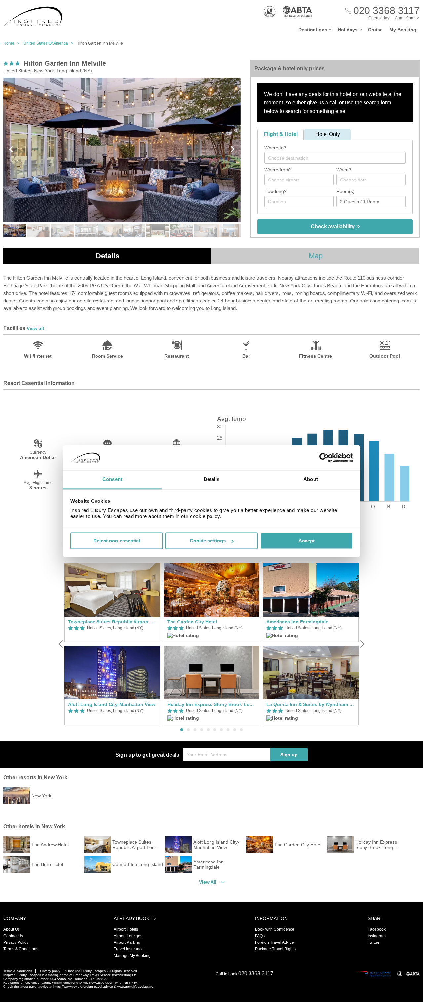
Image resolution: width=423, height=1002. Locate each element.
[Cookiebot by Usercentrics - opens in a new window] (324, 457)
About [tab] (310, 479)
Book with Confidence (274, 929)
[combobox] (335, 158)
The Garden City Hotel (192, 621)
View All (207, 882)
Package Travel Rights (275, 949)
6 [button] (215, 730)
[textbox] (338, 158)
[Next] (361, 644)
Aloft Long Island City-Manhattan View (111, 704)
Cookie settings (208, 540)
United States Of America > (49, 43)
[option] (112, 644)
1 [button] (181, 730)
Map (316, 256)
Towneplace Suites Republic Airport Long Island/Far (112, 621)
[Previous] (61, 644)
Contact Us (13, 936)
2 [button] (188, 730)
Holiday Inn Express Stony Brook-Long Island (211, 704)
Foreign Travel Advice (274, 942)
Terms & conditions (17, 971)
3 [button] (195, 730)
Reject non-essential (116, 540)
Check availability (333, 226)
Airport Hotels (126, 929)
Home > (12, 43)
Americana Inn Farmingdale (297, 621)
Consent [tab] (112, 479)
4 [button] (201, 730)
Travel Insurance (129, 949)
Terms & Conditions (20, 949)
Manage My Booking (132, 955)
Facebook (377, 929)
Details (107, 256)
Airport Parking (127, 942)
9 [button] (234, 730)
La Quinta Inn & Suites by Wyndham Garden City (310, 704)
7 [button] (221, 730)
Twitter (373, 942)
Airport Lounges (128, 936)
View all (35, 328)
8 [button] (228, 730)
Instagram (377, 936)
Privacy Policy (15, 942)
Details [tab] (212, 479)
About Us (11, 929)
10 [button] (241, 730)
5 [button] (208, 730)
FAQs (260, 936)
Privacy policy (50, 971)
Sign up (289, 754)
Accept (306, 540)
